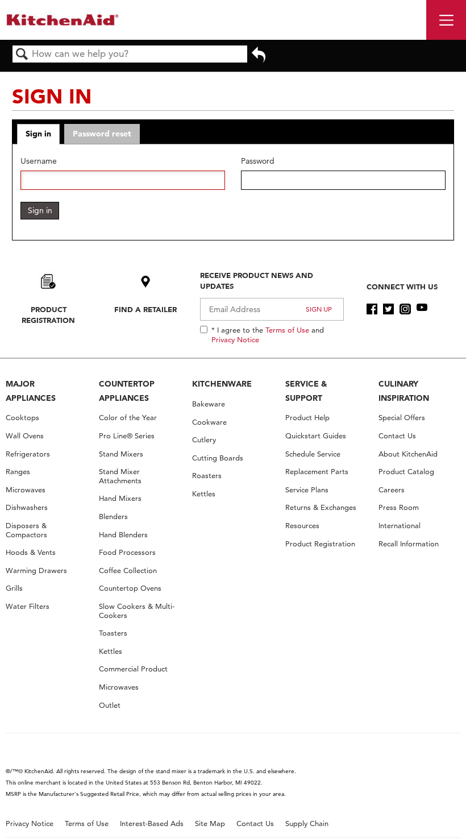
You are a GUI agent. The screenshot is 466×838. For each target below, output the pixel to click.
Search (22, 55)
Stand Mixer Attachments (120, 476)
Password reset (102, 133)
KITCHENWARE (222, 384)
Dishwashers (27, 507)
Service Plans (306, 490)
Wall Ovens (25, 436)
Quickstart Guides (315, 436)
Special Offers (401, 417)
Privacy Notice (235, 339)
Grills (14, 588)
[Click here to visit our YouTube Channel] (422, 309)
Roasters (207, 475)
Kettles (110, 651)
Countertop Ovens (130, 588)
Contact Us (397, 436)
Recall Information (408, 544)
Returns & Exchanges (320, 507)
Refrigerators (28, 454)
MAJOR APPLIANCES (31, 391)
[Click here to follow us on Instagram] (405, 309)
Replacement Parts (316, 471)
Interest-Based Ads (152, 823)
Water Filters (27, 606)
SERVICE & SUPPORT (306, 391)
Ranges (18, 471)
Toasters (113, 633)
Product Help (307, 417)
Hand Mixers (120, 498)
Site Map (210, 823)
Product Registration (48, 314)
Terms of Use (287, 329)
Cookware (209, 422)
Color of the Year (128, 417)
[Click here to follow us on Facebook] (372, 309)
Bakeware (208, 404)
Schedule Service (312, 454)
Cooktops (22, 417)
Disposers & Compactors (26, 530)
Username (38, 161)
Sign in (38, 133)
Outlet (109, 705)
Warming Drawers (36, 570)
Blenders (113, 516)
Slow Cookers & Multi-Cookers (136, 611)
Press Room (398, 507)
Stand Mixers (121, 454)
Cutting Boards (217, 458)
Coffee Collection (128, 570)
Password (257, 161)
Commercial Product (133, 669)
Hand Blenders (123, 534)
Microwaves (25, 490)
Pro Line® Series (127, 436)
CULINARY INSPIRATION (403, 391)
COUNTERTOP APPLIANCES (127, 391)
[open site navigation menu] (446, 20)
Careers (391, 490)
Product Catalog (406, 471)
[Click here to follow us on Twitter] (388, 309)
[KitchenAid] (62, 19)
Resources (302, 525)
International (399, 525)
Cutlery (204, 439)
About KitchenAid (408, 454)
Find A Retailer (145, 309)
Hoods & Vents (31, 552)
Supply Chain (306, 823)
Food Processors (127, 552)
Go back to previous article (259, 58)
